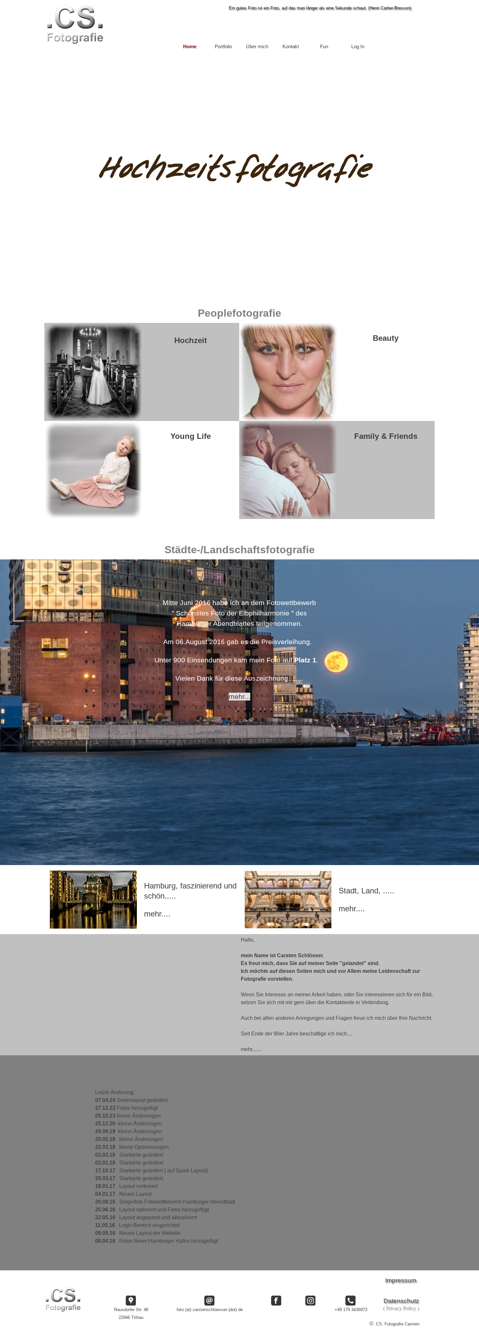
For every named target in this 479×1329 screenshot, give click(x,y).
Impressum (400, 1280)
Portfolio (223, 46)
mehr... (239, 697)
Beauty (386, 338)
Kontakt (291, 46)
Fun (324, 46)
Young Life (190, 436)
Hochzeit (190, 340)
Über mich (257, 46)
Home (189, 46)
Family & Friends (385, 436)
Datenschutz (401, 1300)
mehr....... (251, 1049)
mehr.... (157, 913)
